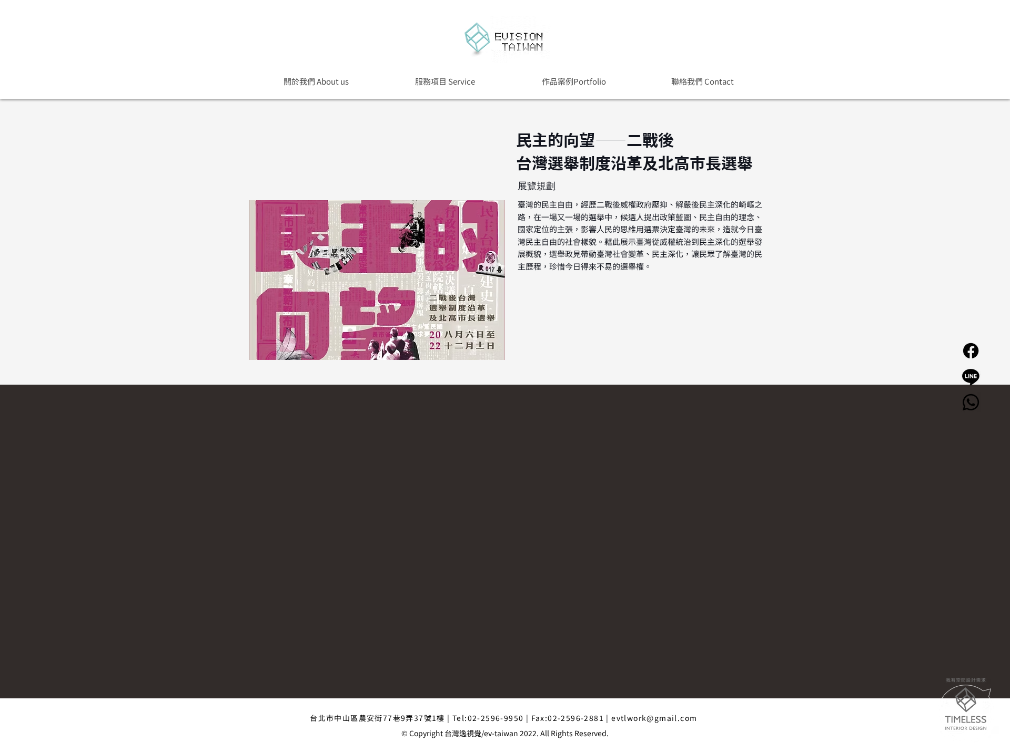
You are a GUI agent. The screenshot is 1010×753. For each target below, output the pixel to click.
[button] (573, 81)
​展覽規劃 (537, 185)
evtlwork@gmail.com (654, 718)
